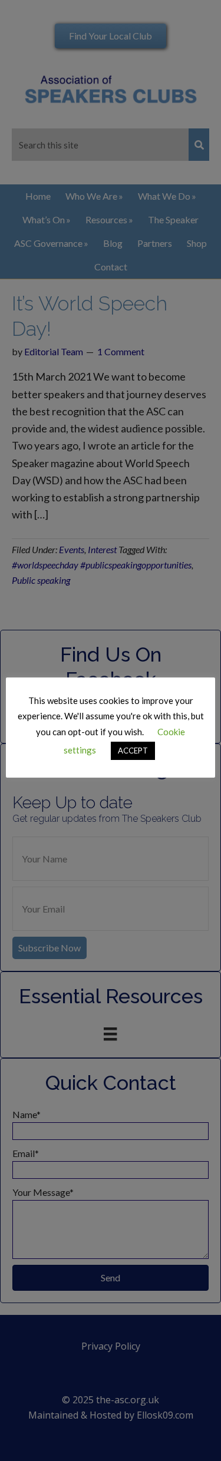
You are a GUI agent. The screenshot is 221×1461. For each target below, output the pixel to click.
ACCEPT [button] (133, 750)
